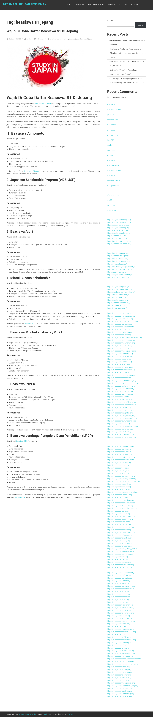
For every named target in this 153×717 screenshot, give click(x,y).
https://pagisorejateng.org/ (118, 230)
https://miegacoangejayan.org (119, 575)
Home (69, 5)
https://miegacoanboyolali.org (119, 484)
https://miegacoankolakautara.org (120, 651)
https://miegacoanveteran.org (119, 462)
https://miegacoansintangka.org (120, 332)
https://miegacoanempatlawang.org (121, 380)
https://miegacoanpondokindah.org (121, 632)
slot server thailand (43, 104)
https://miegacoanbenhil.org (118, 624)
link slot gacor (112, 210)
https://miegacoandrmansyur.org (120, 434)
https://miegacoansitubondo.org (120, 546)
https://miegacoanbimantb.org (119, 345)
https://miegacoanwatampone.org (121, 386)
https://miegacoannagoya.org (119, 680)
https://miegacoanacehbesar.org (120, 364)
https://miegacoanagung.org (118, 594)
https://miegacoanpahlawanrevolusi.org (123, 426)
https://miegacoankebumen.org (120, 506)
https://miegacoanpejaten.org (119, 524)
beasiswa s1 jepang (86, 39)
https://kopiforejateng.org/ (118, 256)
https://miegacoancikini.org (118, 626)
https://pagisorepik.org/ (116, 272)
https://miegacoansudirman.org (120, 519)
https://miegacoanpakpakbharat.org (121, 405)
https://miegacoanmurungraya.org (121, 343)
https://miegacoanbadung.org (119, 359)
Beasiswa (80, 5)
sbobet (110, 145)
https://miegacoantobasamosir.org (121, 370)
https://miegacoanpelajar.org (119, 470)
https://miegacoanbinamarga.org (120, 613)
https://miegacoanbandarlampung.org (122, 664)
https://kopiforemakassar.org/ (119, 244)
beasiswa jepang (74, 39)
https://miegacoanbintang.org (119, 329)
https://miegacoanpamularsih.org (120, 460)
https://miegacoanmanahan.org (120, 313)
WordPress (70, 714)
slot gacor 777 (113, 130)
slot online (111, 160)
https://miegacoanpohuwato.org (120, 319)
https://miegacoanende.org (118, 591)
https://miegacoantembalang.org (120, 694)
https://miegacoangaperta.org (119, 688)
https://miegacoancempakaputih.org (122, 418)
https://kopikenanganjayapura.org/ (121, 266)
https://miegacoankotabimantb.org (121, 621)
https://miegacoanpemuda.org (119, 578)
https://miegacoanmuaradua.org (120, 656)
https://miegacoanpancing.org (119, 567)
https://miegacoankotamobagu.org (121, 340)
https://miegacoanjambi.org (118, 667)
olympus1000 (112, 205)
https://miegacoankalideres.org (120, 637)
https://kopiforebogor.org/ (117, 300)
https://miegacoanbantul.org (118, 559)
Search (110, 21)
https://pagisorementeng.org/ (119, 220)
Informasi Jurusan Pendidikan (24, 4)
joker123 (110, 115)
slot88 (109, 200)
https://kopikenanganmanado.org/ (121, 292)
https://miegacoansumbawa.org (120, 394)
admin (29, 39)
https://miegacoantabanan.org (119, 362)
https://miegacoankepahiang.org (120, 543)
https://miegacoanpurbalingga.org (121, 476)
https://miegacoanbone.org (118, 511)
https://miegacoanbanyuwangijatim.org (123, 549)
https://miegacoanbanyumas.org (120, 324)
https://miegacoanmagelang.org (120, 454)
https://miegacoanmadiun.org (119, 432)
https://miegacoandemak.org (119, 407)
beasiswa (65, 39)
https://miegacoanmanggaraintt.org (121, 351)
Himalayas (46, 714)
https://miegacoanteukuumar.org (120, 565)
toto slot (110, 155)
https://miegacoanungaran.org (119, 495)
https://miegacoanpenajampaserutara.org (124, 659)
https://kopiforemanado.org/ (118, 303)
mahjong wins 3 (113, 181)
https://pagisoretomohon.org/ (119, 222)
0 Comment (40, 39)
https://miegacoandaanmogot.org (121, 516)
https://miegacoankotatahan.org (120, 605)
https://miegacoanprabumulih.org (120, 589)
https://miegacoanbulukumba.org (120, 327)
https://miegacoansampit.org (119, 487)
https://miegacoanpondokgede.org (121, 640)
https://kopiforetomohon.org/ (119, 241)
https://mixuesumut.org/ (117, 308)
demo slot (111, 150)
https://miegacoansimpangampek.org (122, 383)
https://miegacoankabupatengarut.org (122, 492)
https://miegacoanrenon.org (118, 581)
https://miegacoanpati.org (117, 557)
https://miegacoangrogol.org (119, 634)
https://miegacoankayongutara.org (121, 316)
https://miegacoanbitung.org (118, 540)
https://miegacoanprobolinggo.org (121, 500)
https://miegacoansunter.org (118, 514)
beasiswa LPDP (22, 441)
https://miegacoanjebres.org (118, 468)
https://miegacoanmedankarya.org (121, 446)
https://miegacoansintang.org (119, 583)
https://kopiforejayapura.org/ (118, 261)
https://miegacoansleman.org (119, 677)
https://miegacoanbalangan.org (120, 562)
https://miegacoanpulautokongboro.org (123, 321)
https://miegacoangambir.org (119, 530)
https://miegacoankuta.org (118, 473)
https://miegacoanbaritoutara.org (120, 389)
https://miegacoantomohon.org (120, 538)
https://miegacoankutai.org (118, 397)
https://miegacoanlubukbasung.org (121, 653)
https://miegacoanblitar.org (118, 497)
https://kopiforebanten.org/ (118, 253)
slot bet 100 (112, 176)
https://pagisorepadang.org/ (118, 228)
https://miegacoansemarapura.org (121, 503)
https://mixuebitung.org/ (117, 264)
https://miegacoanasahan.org (119, 378)
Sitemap (134, 5)
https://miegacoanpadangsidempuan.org (123, 481)
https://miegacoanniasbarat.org (120, 354)
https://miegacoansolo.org (118, 465)
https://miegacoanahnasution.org (120, 573)
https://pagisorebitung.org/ (118, 225)
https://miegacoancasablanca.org (121, 532)
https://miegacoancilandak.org (119, 535)
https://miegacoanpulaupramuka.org (122, 586)
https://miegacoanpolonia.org (119, 449)
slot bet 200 (112, 104)
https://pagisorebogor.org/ (118, 287)
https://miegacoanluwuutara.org (120, 367)
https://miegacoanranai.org (118, 602)
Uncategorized (54, 39)
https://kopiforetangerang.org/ (119, 269)
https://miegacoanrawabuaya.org (120, 629)
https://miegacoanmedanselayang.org (122, 686)
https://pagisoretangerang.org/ (119, 289)
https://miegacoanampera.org (119, 610)
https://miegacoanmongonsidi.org (121, 683)
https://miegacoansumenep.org (120, 554)
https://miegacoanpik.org (117, 645)
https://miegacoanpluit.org (118, 648)
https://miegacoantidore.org (118, 597)
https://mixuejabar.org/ (116, 305)
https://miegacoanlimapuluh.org (120, 413)
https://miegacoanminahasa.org (120, 672)
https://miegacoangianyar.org (119, 675)
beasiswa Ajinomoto (32, 171)
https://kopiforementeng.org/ (119, 233)
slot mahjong (112, 135)
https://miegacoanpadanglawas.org (121, 479)
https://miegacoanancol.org (118, 424)
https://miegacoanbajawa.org (119, 335)
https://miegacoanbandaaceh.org (120, 527)
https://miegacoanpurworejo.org (120, 391)
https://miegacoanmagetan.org (119, 356)
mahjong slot (112, 120)
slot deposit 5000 (114, 110)
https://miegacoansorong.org (119, 669)
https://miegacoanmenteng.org (120, 643)
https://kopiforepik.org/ (116, 236)
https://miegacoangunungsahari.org (121, 421)
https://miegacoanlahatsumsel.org (121, 551)
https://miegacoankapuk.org (118, 522)
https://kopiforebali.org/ (116, 297)
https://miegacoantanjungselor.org (121, 661)
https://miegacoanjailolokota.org (120, 399)
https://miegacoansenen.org (118, 616)
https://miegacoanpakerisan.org (120, 429)
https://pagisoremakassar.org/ (119, 275)
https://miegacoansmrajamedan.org (121, 437)
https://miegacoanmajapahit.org (120, 696)
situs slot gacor (113, 195)
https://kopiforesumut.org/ (118, 258)
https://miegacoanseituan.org (119, 452)
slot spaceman (113, 165)
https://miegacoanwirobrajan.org (120, 691)
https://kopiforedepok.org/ (118, 295)
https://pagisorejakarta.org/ (118, 277)
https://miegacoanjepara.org (118, 489)
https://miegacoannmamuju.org (120, 348)
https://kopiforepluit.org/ (117, 238)
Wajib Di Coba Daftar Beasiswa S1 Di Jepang (42, 31)
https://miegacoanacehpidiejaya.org (121, 402)
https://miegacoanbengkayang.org (121, 415)
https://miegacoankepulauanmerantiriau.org (124, 337)
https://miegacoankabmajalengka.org (122, 508)
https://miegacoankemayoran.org (120, 618)
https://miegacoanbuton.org (118, 372)
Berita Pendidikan (96, 5)
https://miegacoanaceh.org (118, 599)
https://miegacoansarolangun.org (120, 410)
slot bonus (111, 125)
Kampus (111, 5)
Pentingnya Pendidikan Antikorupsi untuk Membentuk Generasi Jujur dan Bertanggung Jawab (128, 53)
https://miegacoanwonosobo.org (120, 607)
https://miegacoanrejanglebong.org (121, 375)
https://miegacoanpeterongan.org (121, 457)
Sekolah (123, 5)
